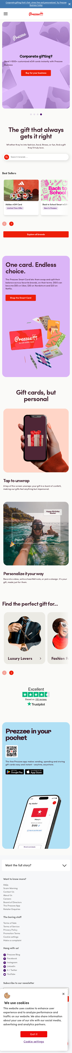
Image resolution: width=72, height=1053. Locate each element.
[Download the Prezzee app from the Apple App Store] (34, 772)
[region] (34, 1020)
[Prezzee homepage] (36, 14)
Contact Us (8, 892)
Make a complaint (12, 940)
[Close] (63, 994)
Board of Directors (12, 902)
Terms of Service (11, 927)
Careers (7, 899)
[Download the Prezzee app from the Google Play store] (15, 772)
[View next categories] (11, 224)
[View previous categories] (4, 224)
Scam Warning (10, 888)
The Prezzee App (11, 906)
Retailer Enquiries (11, 909)
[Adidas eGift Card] (21, 197)
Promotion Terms (11, 933)
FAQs (5, 885)
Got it (34, 1034)
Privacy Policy (10, 930)
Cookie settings (10, 937)
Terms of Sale (9, 923)
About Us (7, 895)
